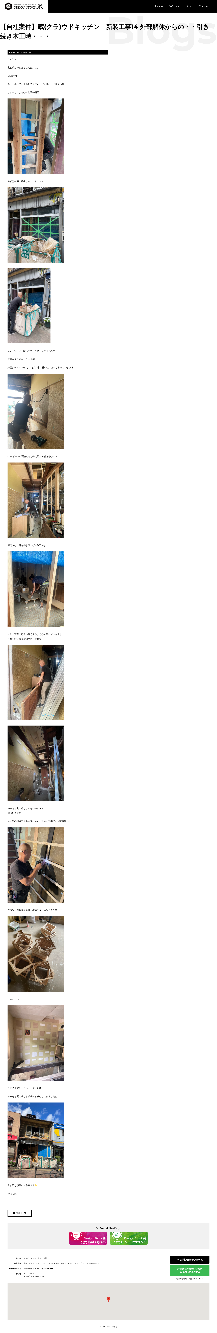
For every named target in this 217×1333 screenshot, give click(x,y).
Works (174, 6)
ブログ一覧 (21, 1213)
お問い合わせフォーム (191, 1259)
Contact (205, 6)
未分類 (13, 52)
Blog (189, 6)
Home (158, 6)
